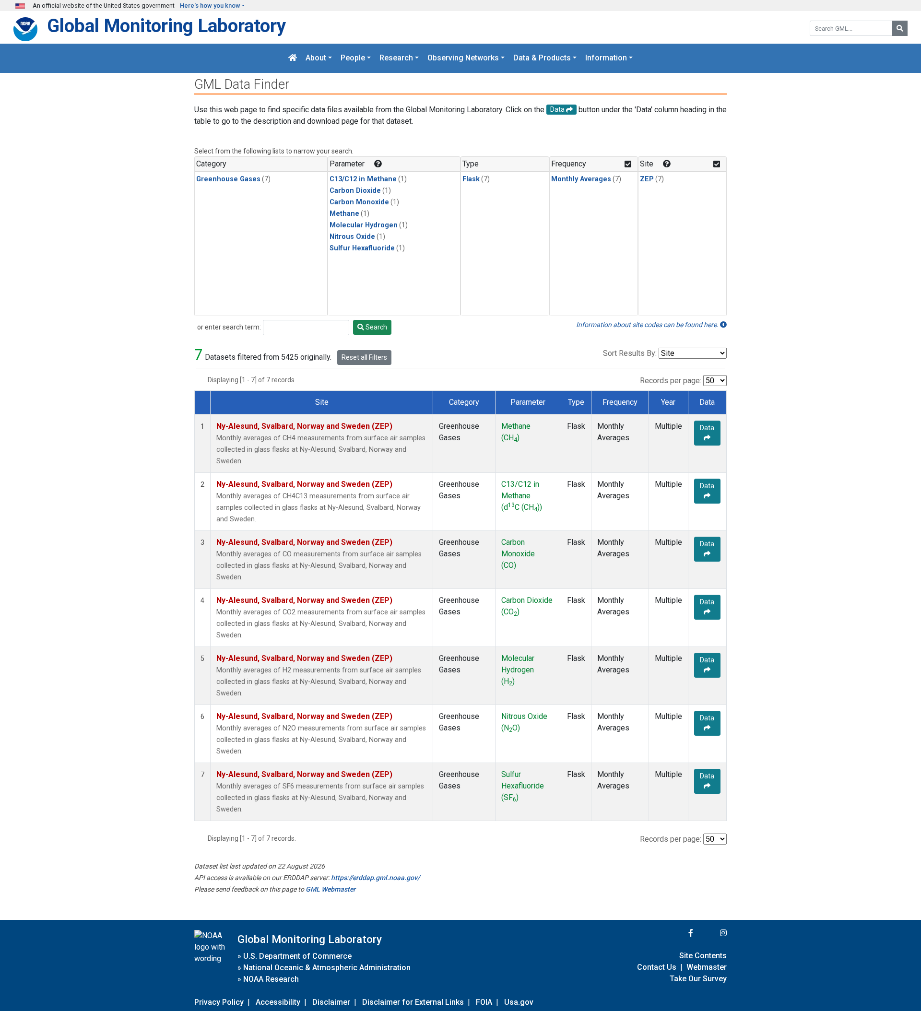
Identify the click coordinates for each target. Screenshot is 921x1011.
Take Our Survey (698, 978)
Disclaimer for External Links (413, 1002)
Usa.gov (518, 1002)
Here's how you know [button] (210, 5)
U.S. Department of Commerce (297, 956)
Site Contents (703, 955)
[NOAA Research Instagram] (711, 933)
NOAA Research (271, 979)
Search (375, 327)
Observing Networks (463, 58)
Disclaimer (331, 1002)
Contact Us (656, 967)
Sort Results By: (630, 353)
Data (707, 428)
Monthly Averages (581, 179)
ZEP (647, 179)
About (316, 58)
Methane (344, 214)
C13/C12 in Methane (363, 179)
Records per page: (670, 380)
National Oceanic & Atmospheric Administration (327, 967)
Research (396, 58)
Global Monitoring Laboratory (166, 25)
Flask (471, 179)
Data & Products (542, 58)
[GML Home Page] (292, 58)
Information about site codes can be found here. (648, 325)
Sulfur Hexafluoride (362, 248)
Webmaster (706, 967)
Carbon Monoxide (359, 202)
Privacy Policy (219, 1002)
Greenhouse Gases (228, 179)
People (353, 58)
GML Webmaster (330, 889)
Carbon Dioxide (355, 191)
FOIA (484, 1002)
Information (606, 58)
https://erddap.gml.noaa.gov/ (375, 878)
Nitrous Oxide (352, 237)
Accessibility (278, 1002)
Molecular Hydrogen (364, 225)
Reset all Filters (364, 357)
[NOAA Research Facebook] (678, 933)
